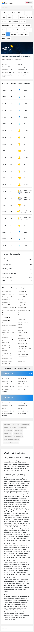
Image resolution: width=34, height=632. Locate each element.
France (9, 30)
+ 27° (6, 302)
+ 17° (22, 327)
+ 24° (6, 317)
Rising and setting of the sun (11, 442)
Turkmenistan (5, 25)
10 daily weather (8, 436)
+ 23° (6, 342)
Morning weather (8, 430)
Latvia (9, 21)
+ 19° (22, 307)
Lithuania (15, 21)
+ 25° (9, 307)
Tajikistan (20, 13)
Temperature (15, 424)
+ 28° (8, 294)
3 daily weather (18, 430)
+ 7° (20, 335)
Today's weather (22, 427)
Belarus (28, 25)
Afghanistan (20, 25)
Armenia (29, 17)
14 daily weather (18, 436)
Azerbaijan (22, 17)
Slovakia (20, 34)
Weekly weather (18, 433)
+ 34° (7, 299)
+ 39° (7, 297)
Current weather (25, 424)
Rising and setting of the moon (11, 439)
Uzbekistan (5, 13)
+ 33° (8, 291)
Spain (29, 30)
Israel (3, 34)
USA (8, 38)
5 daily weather (7, 433)
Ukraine (10, 17)
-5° (24, 322)
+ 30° (21, 299)
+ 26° (23, 354)
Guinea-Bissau (17, 30)
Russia (3, 17)
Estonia (13, 25)
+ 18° (7, 337)
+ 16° (9, 326)
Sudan (26, 34)
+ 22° (6, 320)
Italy (8, 34)
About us (4, 628)
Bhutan (3, 30)
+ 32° (8, 333)
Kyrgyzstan (28, 13)
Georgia (4, 21)
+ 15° (7, 340)
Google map (7, 424)
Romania (13, 34)
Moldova (22, 21)
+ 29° (6, 315)
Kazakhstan (13, 13)
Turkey (3, 38)
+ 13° (5, 330)
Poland (15, 17)
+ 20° (24, 338)
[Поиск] (31, 7)
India (24, 30)
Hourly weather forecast (10, 427)
